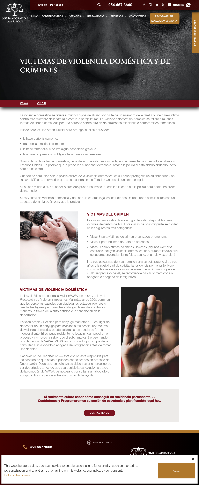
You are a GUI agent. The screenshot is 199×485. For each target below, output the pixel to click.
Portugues (56, 5)
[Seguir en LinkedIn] (156, 4)
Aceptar (176, 471)
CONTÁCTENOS (99, 412)
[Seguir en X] (163, 4)
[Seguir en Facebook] (169, 4)
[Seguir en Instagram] (150, 4)
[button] (193, 458)
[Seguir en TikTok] (144, 4)
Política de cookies (17, 475)
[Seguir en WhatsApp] (188, 5)
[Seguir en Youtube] (178, 4)
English (42, 5)
